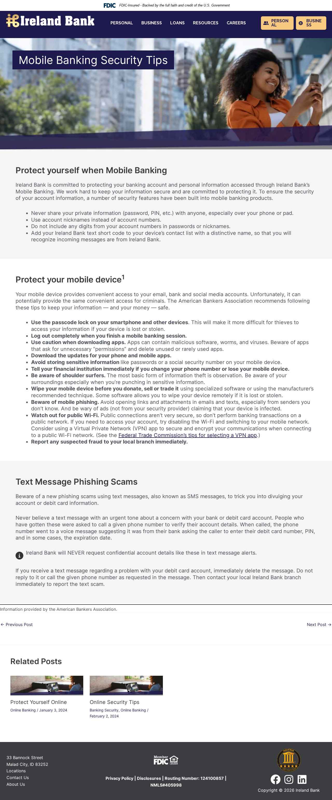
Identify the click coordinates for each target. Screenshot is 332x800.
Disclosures (149, 778)
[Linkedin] (302, 779)
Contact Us (17, 777)
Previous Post (17, 624)
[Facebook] (276, 779)
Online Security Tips (114, 702)
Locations (16, 770)
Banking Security (104, 710)
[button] (275, 23)
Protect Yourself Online (38, 702)
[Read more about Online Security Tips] (126, 685)
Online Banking (23, 710)
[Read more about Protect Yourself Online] (46, 685)
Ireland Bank (17, 31)
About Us (15, 784)
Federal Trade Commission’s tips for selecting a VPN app (188, 435)
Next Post (319, 624)
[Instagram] (289, 779)
